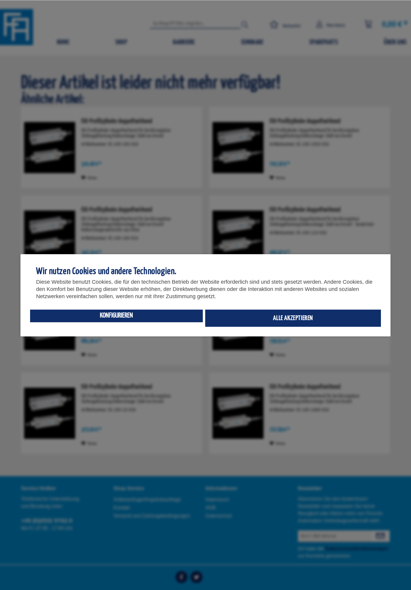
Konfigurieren (116, 315)
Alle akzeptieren (293, 318)
